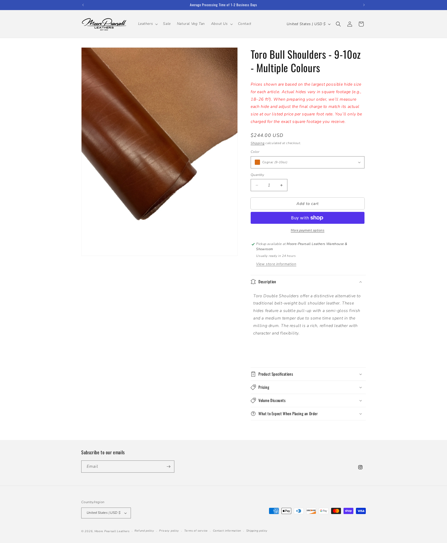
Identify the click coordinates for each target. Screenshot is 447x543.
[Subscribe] (168, 466)
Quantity (257, 175)
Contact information (227, 531)
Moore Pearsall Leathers (112, 531)
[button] (147, 23)
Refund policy (144, 531)
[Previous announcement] (83, 5)
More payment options (307, 230)
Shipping (258, 143)
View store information (276, 264)
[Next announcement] (364, 5)
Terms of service (196, 531)
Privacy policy (169, 531)
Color (255, 152)
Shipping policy (257, 531)
